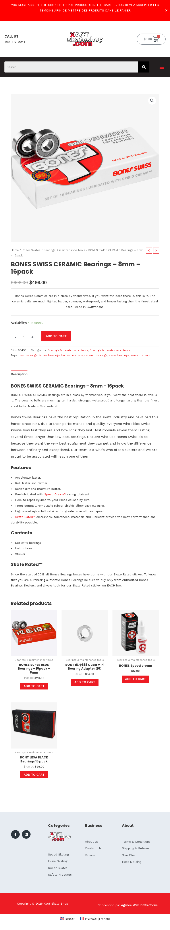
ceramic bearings (95, 355)
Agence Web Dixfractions (139, 905)
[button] (162, 67)
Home (15, 250)
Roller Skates (31, 250)
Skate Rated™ (25, 517)
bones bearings (49, 355)
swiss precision (140, 355)
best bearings (28, 355)
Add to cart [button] (34, 686)
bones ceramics (72, 355)
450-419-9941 (14, 41)
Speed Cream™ (54, 494)
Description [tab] (19, 374)
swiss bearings (119, 355)
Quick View (34, 652)
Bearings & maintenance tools (64, 250)
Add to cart (56, 336)
